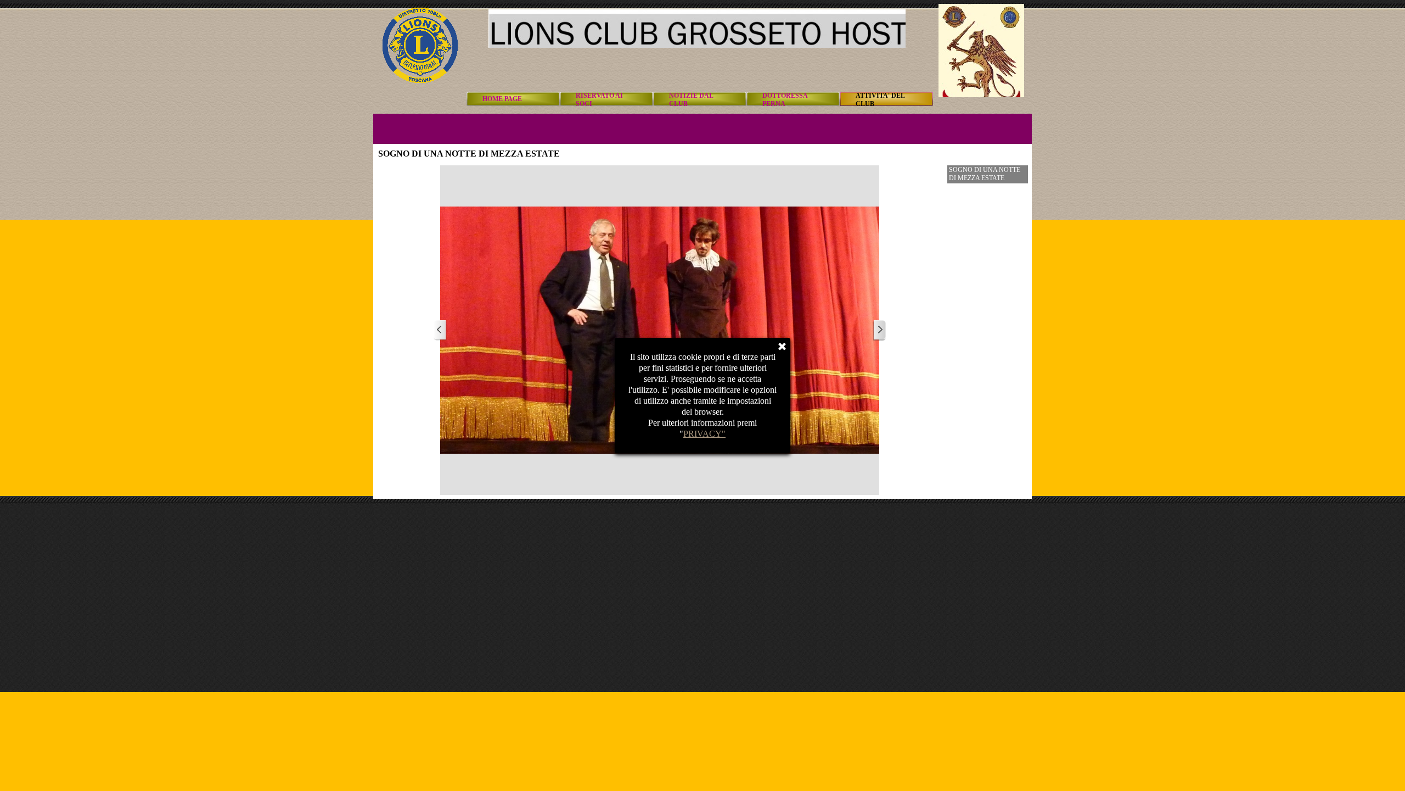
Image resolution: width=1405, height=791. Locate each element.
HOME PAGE (502, 99)
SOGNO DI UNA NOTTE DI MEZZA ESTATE (984, 174)
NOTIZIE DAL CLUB (691, 100)
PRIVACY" (704, 433)
